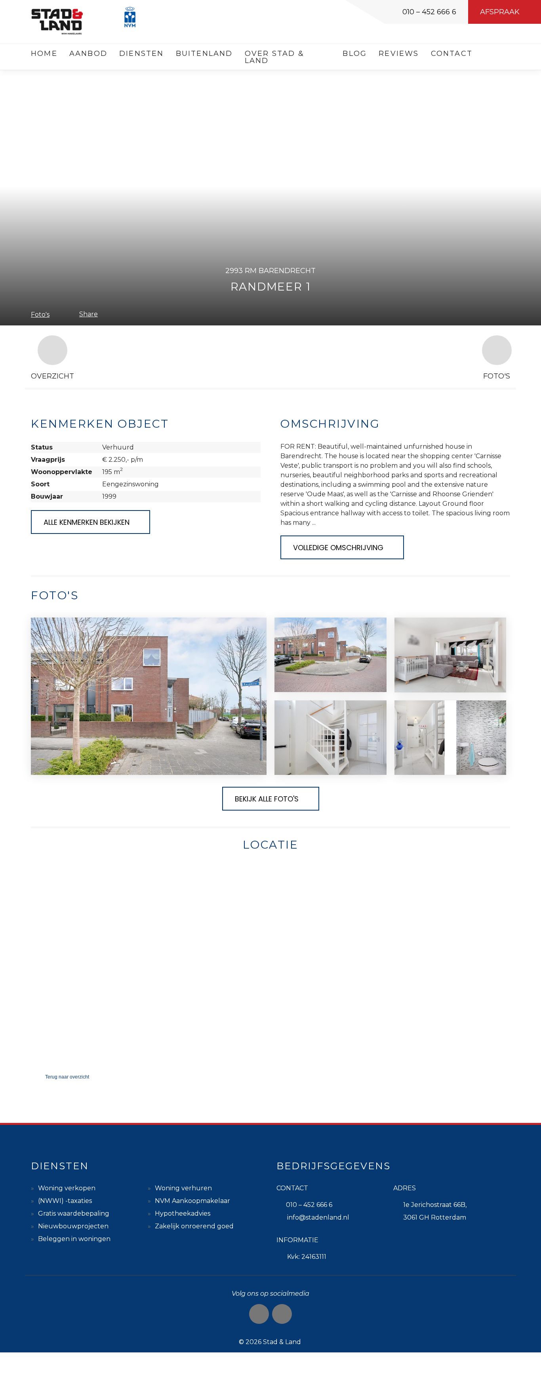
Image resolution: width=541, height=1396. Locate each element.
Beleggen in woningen (74, 1239)
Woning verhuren (183, 1188)
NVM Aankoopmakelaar (192, 1201)
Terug (67, 1077)
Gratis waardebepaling (73, 1213)
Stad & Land (282, 1342)
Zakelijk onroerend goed (194, 1226)
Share (88, 314)
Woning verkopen (66, 1188)
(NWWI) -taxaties (65, 1201)
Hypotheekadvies (182, 1213)
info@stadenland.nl (318, 1217)
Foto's (40, 314)
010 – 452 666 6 (429, 12)
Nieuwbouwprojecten (73, 1226)
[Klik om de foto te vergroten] (149, 696)
